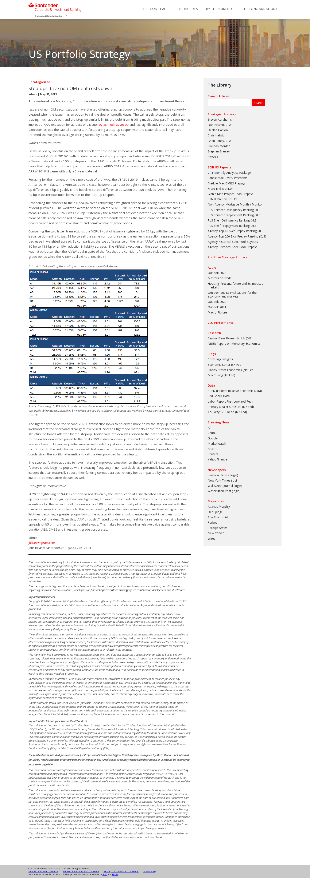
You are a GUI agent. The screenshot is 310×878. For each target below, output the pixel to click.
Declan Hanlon (218, 130)
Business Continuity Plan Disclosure (81, 871)
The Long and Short (259, 9)
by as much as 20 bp (114, 124)
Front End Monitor (220, 189)
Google (213, 438)
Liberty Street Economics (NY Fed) (231, 370)
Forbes (212, 522)
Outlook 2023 (217, 273)
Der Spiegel (215, 512)
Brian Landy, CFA (219, 141)
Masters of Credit (220, 278)
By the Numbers (219, 9)
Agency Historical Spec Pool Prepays (232, 247)
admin (32, 94)
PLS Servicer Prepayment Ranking (231, 215)
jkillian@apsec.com (41, 542)
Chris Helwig (216, 135)
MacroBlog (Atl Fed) (221, 375)
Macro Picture (217, 312)
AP (210, 428)
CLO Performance (220, 323)
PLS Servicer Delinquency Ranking (231, 210)
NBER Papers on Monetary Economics (234, 344)
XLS (257, 210)
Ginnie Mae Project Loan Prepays (230, 194)
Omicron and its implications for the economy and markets (232, 294)
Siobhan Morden (219, 146)
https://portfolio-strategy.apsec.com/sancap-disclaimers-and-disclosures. (142, 590)
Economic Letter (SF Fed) (225, 365)
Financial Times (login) (223, 475)
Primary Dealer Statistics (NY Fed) (231, 407)
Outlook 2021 (217, 307)
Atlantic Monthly (219, 506)
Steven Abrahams (220, 119)
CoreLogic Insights (220, 359)
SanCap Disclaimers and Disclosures (121, 871)
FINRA (115, 874)
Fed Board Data (219, 396)
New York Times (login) (224, 480)
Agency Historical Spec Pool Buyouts (233, 242)
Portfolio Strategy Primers (227, 257)
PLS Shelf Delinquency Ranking (229, 220)
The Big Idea (187, 9)
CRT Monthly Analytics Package (229, 173)
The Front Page (154, 9)
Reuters (213, 454)
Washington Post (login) (224, 491)
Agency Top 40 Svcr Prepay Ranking (232, 231)
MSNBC (213, 449)
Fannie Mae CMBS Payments (228, 178)
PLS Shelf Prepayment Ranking (229, 226)
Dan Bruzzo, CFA (219, 125)
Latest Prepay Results (222, 199)
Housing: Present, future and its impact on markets (236, 285)
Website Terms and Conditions (43, 871)
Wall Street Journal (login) (225, 486)
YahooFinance (217, 459)
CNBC (212, 433)
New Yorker (216, 533)
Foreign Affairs (218, 528)
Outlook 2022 (217, 302)
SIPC (104, 874)
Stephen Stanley (219, 151)
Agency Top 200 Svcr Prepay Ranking (233, 236)
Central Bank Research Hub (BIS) (230, 338)
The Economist (218, 517)
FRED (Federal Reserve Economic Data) (235, 391)
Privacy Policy (149, 871)
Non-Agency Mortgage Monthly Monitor (235, 204)
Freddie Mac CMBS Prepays (227, 183)
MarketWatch (217, 444)
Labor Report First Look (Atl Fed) (230, 401)
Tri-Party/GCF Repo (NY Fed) (227, 412)
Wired (212, 538)
